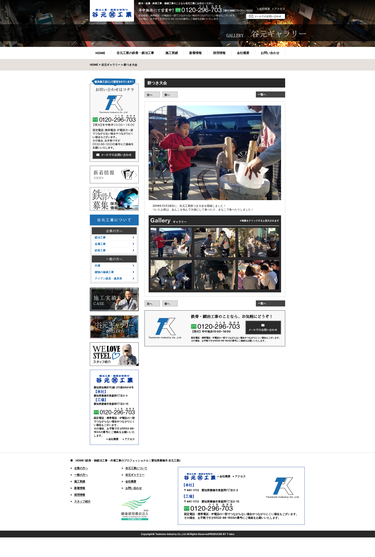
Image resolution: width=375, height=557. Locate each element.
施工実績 (171, 53)
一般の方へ (114, 259)
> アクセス (128, 439)
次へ (149, 94)
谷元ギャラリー (111, 64)
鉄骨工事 (100, 250)
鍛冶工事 (100, 237)
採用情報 (219, 53)
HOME (100, 53)
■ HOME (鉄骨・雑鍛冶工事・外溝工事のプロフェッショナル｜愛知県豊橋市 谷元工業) (125, 460)
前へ (167, 94)
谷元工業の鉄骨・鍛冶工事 (135, 53)
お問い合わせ (270, 53)
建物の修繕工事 (104, 272)
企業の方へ (114, 230)
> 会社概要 (263, 8)
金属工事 (100, 244)
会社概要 (243, 53)
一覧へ (262, 94)
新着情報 (195, 53)
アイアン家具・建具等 (108, 278)
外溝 (97, 265)
